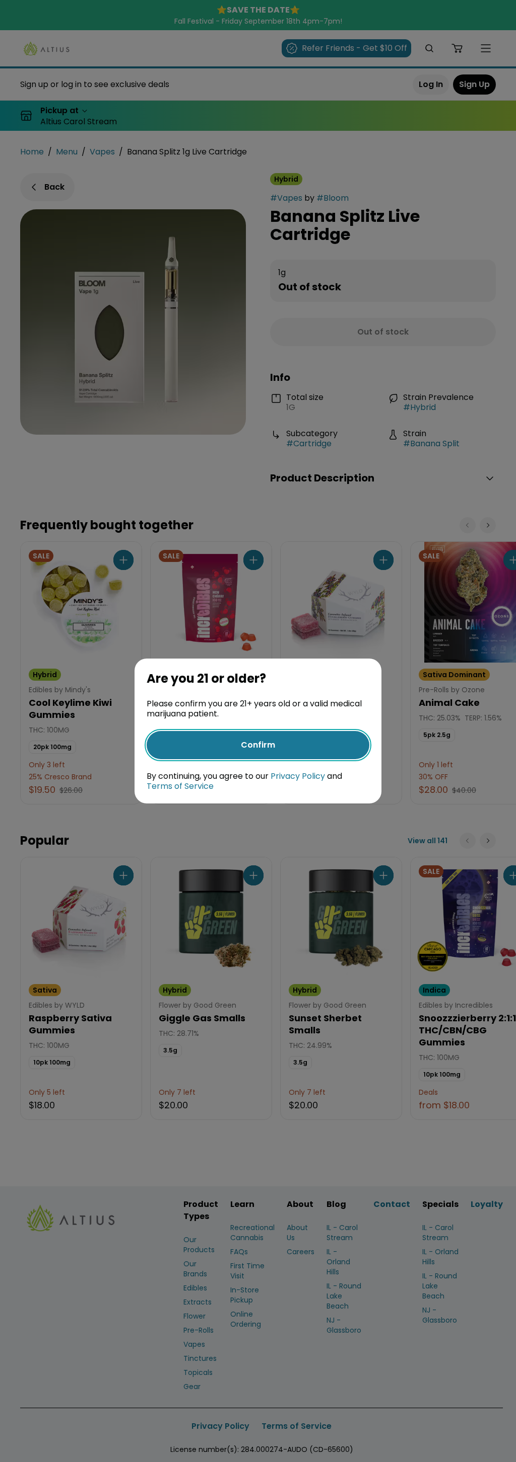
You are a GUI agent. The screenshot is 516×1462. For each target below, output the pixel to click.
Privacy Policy (298, 776)
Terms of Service (180, 786)
